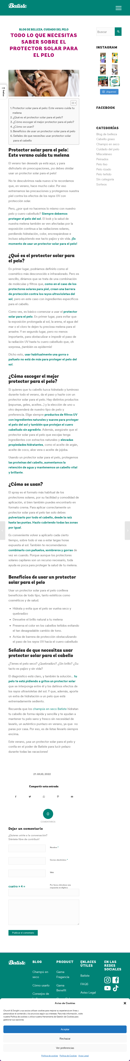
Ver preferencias (65, 1047)
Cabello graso (105, 139)
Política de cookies (49, 1056)
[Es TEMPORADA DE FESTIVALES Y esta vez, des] (103, 81)
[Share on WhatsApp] (44, 797)
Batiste (85, 975)
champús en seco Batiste (50, 709)
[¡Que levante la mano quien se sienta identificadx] (115, 69)
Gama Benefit (61, 988)
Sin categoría (105, 179)
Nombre (54, 847)
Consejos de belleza (40, 996)
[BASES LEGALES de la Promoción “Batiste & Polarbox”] (2, 530)
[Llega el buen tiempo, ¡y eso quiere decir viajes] (103, 69)
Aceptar (65, 1029)
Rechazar (65, 1038)
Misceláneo (104, 154)
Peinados (102, 159)
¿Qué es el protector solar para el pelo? (38, 117)
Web (52, 872)
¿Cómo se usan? (23, 126)
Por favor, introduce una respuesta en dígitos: (60, 886)
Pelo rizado (103, 169)
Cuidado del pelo (56, 29)
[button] (125, 1003)
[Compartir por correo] (72, 797)
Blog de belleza (30, 29)
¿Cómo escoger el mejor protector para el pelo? (43, 122)
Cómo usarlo (40, 985)
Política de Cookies (68, 1056)
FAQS (84, 984)
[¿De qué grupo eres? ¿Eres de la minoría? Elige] (115, 81)
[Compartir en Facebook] (16, 797)
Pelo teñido (103, 174)
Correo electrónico (59, 860)
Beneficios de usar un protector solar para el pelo (44, 131)
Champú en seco (107, 144)
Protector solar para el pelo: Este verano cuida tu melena (43, 110)
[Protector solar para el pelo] (43, 83)
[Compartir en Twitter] (30, 797)
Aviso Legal (83, 1056)
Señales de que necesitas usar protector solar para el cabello (42, 138)
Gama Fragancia (62, 974)
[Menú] (117, 7)
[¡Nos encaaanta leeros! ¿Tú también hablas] (115, 58)
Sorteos (101, 184)
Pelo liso (101, 164)
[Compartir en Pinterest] (58, 797)
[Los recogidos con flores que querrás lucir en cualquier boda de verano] (127, 530)
